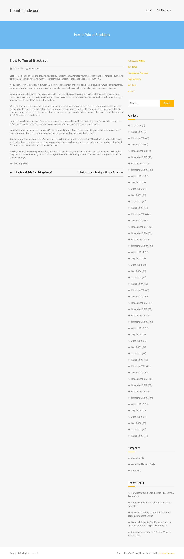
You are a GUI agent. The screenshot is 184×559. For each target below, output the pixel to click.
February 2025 (138, 214)
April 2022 (136, 429)
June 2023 (136, 341)
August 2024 (137, 252)
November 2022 (139, 385)
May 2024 (136, 271)
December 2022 (139, 379)
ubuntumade (35, 68)
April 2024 (136, 277)
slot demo (132, 67)
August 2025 (137, 176)
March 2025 (137, 208)
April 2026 (136, 125)
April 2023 (136, 353)
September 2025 (139, 170)
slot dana (132, 85)
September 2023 (139, 322)
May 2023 (136, 347)
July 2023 (136, 334)
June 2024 (136, 265)
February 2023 (138, 366)
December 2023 (139, 303)
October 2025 (138, 163)
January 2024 (138, 296)
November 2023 (139, 309)
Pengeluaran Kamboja (138, 73)
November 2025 (139, 157)
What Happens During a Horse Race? (99, 172)
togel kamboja (134, 79)
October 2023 (138, 315)
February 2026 (138, 138)
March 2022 (137, 436)
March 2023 (137, 360)
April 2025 (136, 201)
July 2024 (136, 258)
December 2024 (139, 227)
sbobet (131, 91)
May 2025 (136, 195)
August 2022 (137, 404)
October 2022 (138, 391)
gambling (135, 458)
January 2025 (138, 220)
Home (148, 10)
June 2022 (136, 417)
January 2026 (138, 144)
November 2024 (139, 233)
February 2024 (138, 290)
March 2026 (137, 132)
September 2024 (139, 246)
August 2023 (137, 328)
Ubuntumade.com (25, 10)
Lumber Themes (166, 553)
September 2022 (139, 398)
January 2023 (138, 372)
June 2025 (136, 189)
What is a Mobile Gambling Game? (33, 172)
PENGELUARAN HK (136, 61)
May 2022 (136, 423)
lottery (134, 470)
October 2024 (138, 239)
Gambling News (164, 10)
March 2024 (137, 284)
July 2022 (136, 410)
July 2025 (136, 182)
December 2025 (139, 151)
